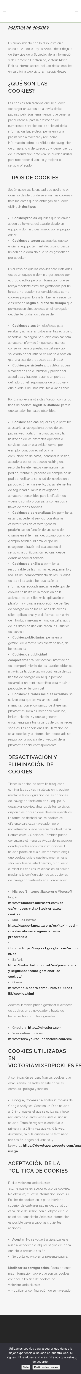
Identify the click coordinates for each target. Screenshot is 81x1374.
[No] (75, 1358)
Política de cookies (46, 1367)
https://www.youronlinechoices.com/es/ (40, 1039)
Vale (26, 1367)
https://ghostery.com (45, 1027)
